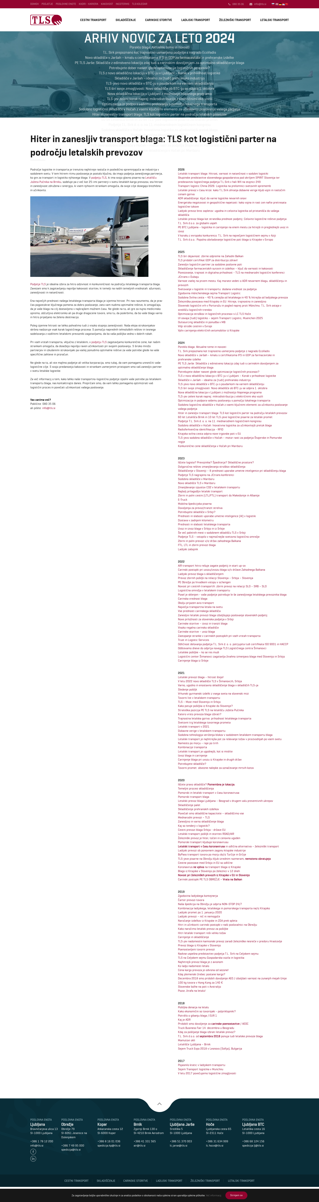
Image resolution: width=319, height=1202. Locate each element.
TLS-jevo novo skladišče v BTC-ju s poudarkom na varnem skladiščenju (221, 384)
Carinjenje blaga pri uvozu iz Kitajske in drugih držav (210, 759)
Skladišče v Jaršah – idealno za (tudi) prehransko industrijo (214, 380)
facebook (33, 1152)
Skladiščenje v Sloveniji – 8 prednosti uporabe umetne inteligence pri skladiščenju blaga (232, 470)
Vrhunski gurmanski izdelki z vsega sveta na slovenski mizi (213, 693)
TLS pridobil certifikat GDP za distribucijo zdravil (208, 260)
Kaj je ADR (184, 1019)
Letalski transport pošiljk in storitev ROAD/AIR (206, 834)
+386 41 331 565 (145, 1141)
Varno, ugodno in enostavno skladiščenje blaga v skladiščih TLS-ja (218, 685)
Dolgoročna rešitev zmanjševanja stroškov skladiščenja (211, 466)
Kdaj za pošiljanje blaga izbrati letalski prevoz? (206, 1032)
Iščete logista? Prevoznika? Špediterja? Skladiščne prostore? (216, 462)
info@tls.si (260, 4)
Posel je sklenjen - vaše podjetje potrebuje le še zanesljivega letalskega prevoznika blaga (232, 594)
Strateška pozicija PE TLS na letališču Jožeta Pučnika (211, 710)
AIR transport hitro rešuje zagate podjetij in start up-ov (212, 565)
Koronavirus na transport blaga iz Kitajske (209, 867)
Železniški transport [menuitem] (205, 1180)
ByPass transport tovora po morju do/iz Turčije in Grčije (212, 854)
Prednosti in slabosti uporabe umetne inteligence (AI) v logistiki (217, 516)
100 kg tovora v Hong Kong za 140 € (200, 982)
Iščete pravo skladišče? (206, 784)
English (277, 4)
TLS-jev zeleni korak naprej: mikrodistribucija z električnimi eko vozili (220, 396)
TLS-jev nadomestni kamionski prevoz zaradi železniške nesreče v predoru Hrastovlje (230, 941)
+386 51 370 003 (181, 1141)
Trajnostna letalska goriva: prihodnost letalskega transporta (214, 718)
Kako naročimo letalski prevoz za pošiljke (203, 928)
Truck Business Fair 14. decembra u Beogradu (206, 1028)
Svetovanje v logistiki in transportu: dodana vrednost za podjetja (217, 289)
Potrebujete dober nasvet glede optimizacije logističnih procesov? (218, 371)
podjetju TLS (99, 177)
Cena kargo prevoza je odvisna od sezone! (203, 970)
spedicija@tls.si (71, 1149)
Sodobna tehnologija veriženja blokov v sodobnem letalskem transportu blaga (225, 735)
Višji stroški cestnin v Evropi (195, 326)
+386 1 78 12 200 (41, 1141)
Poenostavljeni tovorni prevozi (196, 949)
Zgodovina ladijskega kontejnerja (198, 895)
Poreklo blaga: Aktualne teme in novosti (202, 347)
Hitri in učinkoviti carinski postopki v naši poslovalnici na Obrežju (217, 924)
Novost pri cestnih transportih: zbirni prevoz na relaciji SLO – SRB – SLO (222, 586)
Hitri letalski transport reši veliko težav (202, 933)
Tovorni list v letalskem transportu (199, 698)
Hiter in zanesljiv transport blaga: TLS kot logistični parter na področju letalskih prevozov (232, 413)
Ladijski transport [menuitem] (169, 1180)
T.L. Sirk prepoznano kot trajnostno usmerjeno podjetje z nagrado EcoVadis (224, 351)
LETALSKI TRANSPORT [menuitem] (274, 20)
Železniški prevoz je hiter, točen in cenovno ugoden (209, 838)
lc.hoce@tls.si (214, 1145)
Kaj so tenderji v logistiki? (194, 825)
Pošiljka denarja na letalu (193, 1007)
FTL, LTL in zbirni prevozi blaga (197, 545)
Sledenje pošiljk (187, 689)
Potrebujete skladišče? (192, 764)
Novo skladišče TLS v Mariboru (196, 483)
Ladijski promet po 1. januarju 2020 (200, 912)
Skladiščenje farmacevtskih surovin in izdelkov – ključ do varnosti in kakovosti (225, 268)
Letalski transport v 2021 (193, 726)
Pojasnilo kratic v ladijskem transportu (201, 1065)
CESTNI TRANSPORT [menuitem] (93, 20)
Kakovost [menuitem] (107, 4)
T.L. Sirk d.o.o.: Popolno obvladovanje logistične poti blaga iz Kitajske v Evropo (225, 239)
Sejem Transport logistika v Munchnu (200, 1069)
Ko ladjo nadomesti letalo (193, 966)
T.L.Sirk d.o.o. (46, 20)
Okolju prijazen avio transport (196, 603)
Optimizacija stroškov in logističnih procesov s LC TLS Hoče (214, 314)
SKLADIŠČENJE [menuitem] (126, 20)
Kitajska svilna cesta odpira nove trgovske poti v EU (209, 433)
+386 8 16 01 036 (108, 1141)
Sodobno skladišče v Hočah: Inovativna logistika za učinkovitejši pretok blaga (225, 425)
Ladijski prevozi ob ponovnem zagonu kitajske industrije (212, 850)
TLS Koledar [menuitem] (139, 4)
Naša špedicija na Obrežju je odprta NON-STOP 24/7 (210, 904)
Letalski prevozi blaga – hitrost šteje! (201, 677)
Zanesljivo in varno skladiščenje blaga (201, 821)
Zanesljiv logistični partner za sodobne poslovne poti (210, 264)
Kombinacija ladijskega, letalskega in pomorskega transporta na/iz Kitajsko (224, 908)
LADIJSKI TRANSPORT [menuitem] (195, 20)
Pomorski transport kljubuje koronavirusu (203, 842)
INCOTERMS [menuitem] (122, 4)
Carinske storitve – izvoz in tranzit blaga (202, 623)
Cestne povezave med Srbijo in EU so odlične (205, 862)
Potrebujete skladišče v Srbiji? (196, 512)
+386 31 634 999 (217, 1141)
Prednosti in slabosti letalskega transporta (204, 524)
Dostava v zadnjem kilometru (196, 520)
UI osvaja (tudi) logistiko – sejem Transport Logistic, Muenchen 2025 (220, 318)
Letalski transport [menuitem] (241, 1180)
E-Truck (182, 499)
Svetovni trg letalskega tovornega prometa (204, 722)
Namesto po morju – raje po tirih (198, 743)
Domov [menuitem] (34, 4)
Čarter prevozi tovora (191, 900)
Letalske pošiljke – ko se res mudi (198, 652)
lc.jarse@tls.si (178, 1145)
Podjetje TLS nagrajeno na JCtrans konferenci (206, 475)
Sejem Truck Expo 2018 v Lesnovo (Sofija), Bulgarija (210, 1048)
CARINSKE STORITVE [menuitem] (158, 20)
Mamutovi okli (186, 1040)
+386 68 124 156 (253, 1141)
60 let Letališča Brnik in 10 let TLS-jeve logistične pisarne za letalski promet (225, 417)
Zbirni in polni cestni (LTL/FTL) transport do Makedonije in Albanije (219, 495)
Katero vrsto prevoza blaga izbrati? (199, 714)
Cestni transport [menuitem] (76, 1180)
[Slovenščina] (273, 4)
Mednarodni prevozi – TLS (194, 817)
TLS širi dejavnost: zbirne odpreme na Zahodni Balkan (210, 256)
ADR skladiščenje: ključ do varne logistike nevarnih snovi (212, 198)
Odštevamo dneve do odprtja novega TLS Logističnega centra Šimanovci (222, 648)
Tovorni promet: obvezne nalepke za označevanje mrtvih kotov (216, 768)
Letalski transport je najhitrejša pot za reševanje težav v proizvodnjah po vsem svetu (230, 739)
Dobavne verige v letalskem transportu (201, 731)
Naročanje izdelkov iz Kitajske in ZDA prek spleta (207, 920)
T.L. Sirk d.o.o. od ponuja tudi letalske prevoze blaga (220, 1036)
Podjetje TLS (38, 284)
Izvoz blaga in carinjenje (192, 755)
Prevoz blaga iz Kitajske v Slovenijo (199, 945)
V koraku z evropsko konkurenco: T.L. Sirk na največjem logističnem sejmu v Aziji (227, 235)
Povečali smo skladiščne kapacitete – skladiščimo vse (211, 813)
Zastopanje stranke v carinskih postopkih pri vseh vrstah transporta (219, 636)
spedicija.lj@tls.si (253, 1145)
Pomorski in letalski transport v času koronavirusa (208, 792)
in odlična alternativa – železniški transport (228, 846)
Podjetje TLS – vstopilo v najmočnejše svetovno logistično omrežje (219, 536)
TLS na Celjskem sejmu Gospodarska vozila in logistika (211, 957)
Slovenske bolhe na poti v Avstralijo (199, 986)
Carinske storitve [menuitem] (135, 1180)
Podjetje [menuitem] (47, 4)
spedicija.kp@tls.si (108, 1145)
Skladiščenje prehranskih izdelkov (198, 809)
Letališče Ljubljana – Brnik (194, 1044)
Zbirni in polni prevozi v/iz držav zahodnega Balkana (209, 541)
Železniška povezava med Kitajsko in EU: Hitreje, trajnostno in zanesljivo (222, 301)
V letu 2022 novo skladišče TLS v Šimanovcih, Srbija (210, 681)
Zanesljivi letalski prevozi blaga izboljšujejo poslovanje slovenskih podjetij (222, 615)
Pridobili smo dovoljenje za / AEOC (213, 1023)
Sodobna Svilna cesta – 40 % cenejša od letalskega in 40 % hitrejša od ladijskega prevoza (233, 297)
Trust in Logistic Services (193, 640)
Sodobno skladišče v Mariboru (196, 479)
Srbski (283, 4)
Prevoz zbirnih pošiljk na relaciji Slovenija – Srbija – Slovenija (215, 578)
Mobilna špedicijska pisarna (195, 503)
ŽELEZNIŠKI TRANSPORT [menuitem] (235, 20)
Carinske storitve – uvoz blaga (196, 631)
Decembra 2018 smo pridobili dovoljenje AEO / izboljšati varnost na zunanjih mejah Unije (232, 978)
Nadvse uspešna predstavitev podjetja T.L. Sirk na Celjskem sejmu (218, 953)
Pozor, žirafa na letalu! (191, 990)
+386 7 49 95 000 (72, 1145)
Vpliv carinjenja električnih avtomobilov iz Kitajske (208, 330)
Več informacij (213, 1195)
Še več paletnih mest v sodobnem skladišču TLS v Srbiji (212, 532)
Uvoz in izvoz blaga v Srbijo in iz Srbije (201, 528)
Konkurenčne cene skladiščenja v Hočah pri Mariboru (210, 446)
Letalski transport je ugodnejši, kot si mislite (205, 751)
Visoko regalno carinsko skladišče (198, 627)
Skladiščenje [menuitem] (106, 1180)
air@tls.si (139, 1145)
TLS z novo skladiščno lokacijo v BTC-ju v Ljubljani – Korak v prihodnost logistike (227, 376)
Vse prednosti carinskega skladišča (199, 611)
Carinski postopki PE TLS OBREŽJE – (210, 879)
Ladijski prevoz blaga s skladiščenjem (201, 574)
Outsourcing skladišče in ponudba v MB (201, 322)
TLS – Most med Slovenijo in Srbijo (199, 702)
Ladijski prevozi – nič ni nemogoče (199, 916)
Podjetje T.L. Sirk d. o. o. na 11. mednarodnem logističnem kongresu (219, 421)
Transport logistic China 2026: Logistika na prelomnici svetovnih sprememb (224, 186)
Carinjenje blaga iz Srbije (193, 660)
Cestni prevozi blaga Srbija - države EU (202, 830)
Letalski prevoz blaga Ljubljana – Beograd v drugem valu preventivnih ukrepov (225, 801)
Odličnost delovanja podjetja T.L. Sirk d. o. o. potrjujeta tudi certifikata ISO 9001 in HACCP (233, 644)
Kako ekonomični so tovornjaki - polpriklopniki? (207, 1011)
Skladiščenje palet (189, 805)
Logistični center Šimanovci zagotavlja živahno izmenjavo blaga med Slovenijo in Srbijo (231, 656)
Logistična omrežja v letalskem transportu (204, 590)
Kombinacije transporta (192, 747)
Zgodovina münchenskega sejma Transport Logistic (209, 293)
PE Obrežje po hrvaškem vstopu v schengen (204, 582)
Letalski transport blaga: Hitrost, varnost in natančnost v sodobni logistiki (223, 173)
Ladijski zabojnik (188, 549)
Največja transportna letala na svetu (200, 607)
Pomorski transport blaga (193, 797)
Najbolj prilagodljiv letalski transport (200, 491)
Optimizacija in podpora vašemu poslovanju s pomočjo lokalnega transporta (224, 400)
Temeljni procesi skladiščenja (196, 788)
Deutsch (280, 4)
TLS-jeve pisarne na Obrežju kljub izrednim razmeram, (224, 858)
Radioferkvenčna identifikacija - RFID (200, 429)
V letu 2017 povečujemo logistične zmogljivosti (207, 1073)
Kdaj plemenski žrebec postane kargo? (201, 974)
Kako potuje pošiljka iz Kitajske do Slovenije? (205, 706)
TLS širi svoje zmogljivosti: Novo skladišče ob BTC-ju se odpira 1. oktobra (222, 388)
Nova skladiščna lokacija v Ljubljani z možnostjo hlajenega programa (220, 392)
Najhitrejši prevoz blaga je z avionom (200, 962)
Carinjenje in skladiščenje (193, 937)
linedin (33, 1159)
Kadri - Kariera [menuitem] (88, 4)
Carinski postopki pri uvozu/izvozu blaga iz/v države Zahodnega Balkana (221, 569)
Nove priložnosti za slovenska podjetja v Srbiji (206, 619)
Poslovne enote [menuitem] (66, 4)
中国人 (287, 4)
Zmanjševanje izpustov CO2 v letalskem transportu (209, 487)
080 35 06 (238, 4)
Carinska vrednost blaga (192, 598)
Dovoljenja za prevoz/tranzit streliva (200, 508)
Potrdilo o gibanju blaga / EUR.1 (197, 1015)
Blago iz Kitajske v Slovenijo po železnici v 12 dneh (209, 871)
